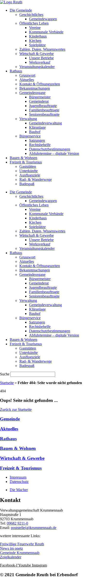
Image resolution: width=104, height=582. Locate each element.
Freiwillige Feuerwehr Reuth (22, 544)
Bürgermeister (40, 97)
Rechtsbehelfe (40, 145)
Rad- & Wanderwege (35, 179)
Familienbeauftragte (44, 110)
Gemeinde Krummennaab (19, 553)
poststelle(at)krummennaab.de (33, 528)
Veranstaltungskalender (37, 67)
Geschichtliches (31, 15)
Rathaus (16, 71)
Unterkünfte (28, 171)
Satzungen (37, 140)
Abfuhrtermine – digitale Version (54, 153)
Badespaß (26, 184)
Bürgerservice (30, 136)
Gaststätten (27, 166)
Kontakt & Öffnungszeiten (39, 84)
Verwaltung (28, 119)
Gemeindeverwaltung (45, 123)
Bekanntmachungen (34, 88)
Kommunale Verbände (46, 32)
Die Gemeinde (21, 10)
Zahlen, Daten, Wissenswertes (42, 49)
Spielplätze (37, 45)
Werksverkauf (39, 62)
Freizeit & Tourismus (26, 162)
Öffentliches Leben (34, 23)
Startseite (7, 383)
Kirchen (35, 41)
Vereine (35, 28)
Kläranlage (37, 127)
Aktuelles (26, 80)
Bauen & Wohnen (23, 158)
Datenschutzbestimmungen (49, 149)
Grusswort (27, 75)
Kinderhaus (38, 36)
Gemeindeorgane (32, 93)
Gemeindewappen (43, 19)
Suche (4, 374)
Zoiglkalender (10, 557)
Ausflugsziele (29, 175)
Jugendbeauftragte (43, 106)
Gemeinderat (39, 101)
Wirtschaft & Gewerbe (36, 54)
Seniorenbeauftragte (44, 114)
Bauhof (34, 132)
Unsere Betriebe (41, 58)
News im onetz (11, 548)
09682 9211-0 (17, 523)
